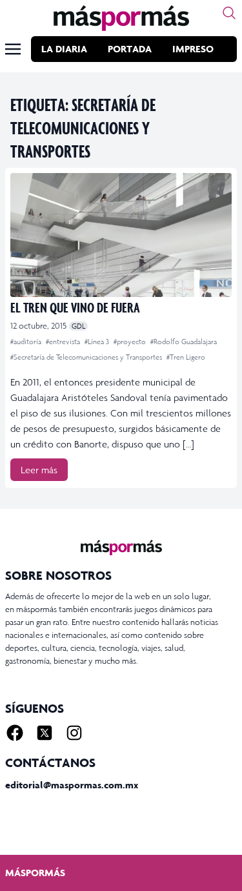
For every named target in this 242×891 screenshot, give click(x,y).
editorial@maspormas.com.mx (71, 785)
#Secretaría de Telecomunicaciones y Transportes (87, 357)
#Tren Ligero (185, 357)
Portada (130, 49)
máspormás (35, 872)
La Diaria (64, 49)
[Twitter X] (44, 732)
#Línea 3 (98, 341)
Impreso (193, 49)
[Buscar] (229, 13)
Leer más (39, 470)
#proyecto (131, 341)
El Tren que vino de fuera (75, 307)
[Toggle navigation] (13, 49)
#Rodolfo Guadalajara (183, 341)
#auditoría (26, 341)
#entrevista (64, 341)
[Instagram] (74, 732)
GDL (78, 326)
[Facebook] (15, 732)
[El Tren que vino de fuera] (121, 235)
